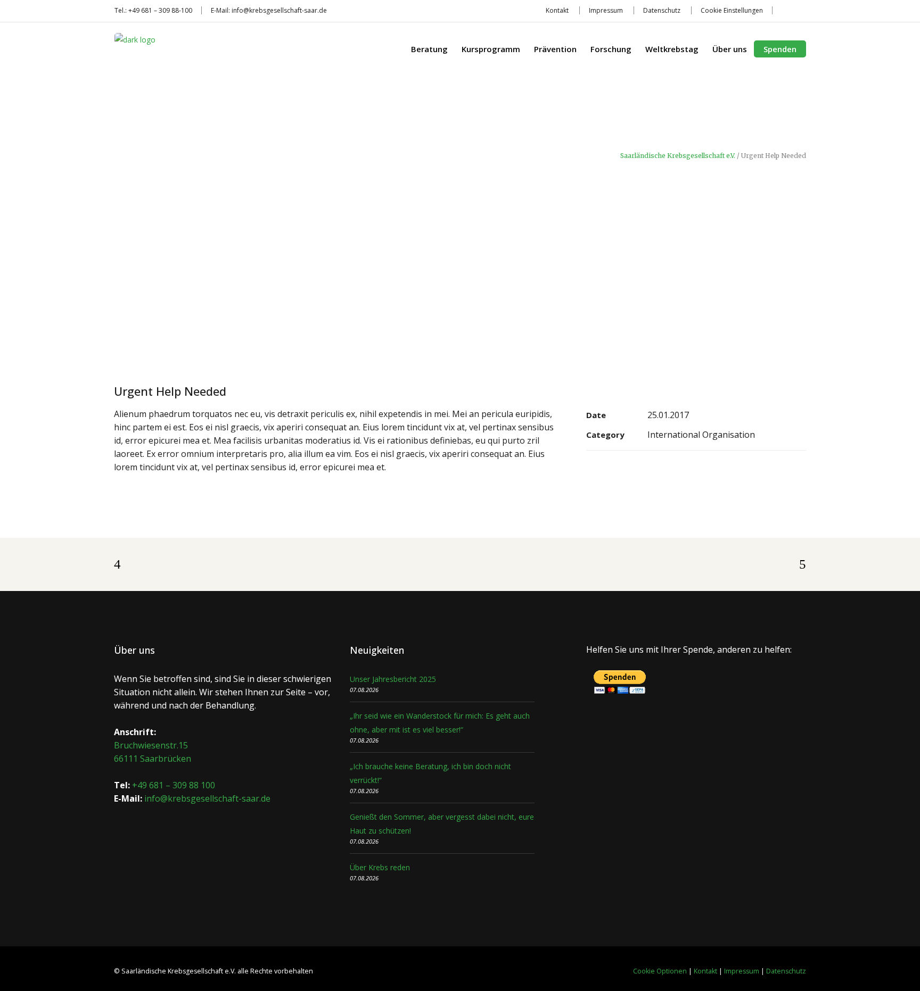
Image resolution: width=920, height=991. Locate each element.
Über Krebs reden (380, 867)
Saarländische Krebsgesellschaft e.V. (677, 156)
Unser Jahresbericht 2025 (393, 679)
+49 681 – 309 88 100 (173, 785)
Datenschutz (661, 10)
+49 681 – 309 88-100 (160, 10)
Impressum (606, 10)
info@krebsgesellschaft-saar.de (279, 10)
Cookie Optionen (660, 971)
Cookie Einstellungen (732, 10)
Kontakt (557, 10)
